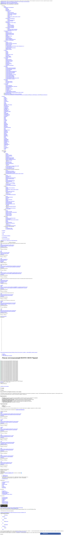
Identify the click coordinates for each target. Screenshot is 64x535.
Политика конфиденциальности (12, 512)
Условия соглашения (3, 512)
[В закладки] (0, 248)
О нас (19, 1)
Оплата (25, 1)
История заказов (4, 498)
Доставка (22, 1)
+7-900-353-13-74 (3, 2)
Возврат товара (4, 484)
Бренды (3, 500)
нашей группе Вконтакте (20, 409)
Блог (3, 485)
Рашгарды (3, 490)
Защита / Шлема (4, 491)
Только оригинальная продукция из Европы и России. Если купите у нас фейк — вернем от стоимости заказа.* (18, 352)
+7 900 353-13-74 (5, 476)
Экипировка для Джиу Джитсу (7, 494)
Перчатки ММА (4, 493)
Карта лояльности (5, 501)
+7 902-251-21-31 (8, 2)
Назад (5, 6)
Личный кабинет (5, 497)
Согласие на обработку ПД (21, 512)
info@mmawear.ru (14, 2)
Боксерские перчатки (5, 492)
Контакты (27, 1)
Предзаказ (2, 261)
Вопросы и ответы (5, 502)
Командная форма (5, 503)
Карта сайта (4, 487)
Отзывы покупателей (5, 481)
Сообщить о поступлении (4, 386)
